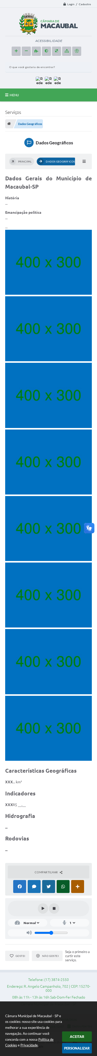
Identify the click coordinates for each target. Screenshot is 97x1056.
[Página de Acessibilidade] (76, 51)
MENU (14, 95)
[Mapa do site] (66, 51)
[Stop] (54, 908)
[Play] (43, 908)
